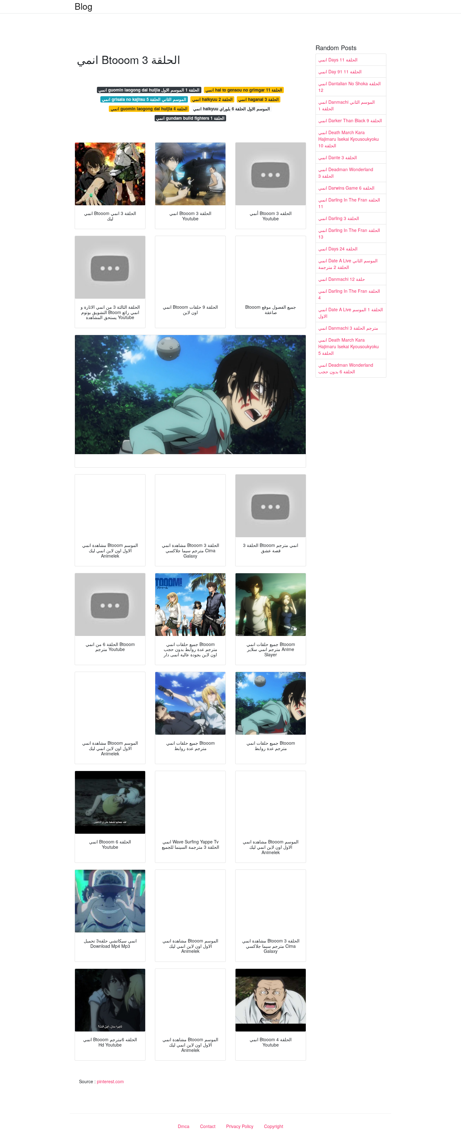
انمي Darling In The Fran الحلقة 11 (349, 203)
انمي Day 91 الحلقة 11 (340, 71)
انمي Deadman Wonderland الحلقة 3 (345, 172)
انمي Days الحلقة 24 (338, 248)
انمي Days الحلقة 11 (338, 59)
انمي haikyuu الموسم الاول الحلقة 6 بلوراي (231, 109)
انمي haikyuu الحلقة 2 (212, 99)
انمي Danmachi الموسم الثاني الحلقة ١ (346, 105)
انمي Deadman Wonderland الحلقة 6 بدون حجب (345, 368)
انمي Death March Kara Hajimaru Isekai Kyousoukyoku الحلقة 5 (348, 346)
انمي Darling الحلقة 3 (338, 218)
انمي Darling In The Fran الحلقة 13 (349, 233)
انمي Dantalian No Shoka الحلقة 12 (349, 86)
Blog (84, 6)
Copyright (273, 1126)
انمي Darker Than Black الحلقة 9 (350, 120)
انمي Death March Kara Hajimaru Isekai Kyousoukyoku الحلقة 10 (348, 139)
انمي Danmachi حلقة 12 (341, 279)
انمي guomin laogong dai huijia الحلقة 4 (149, 109)
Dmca (183, 1126)
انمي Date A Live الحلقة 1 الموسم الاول (350, 312)
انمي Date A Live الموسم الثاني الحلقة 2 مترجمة (348, 263)
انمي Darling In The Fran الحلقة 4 (349, 294)
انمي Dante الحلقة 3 (337, 157)
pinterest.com (110, 1081)
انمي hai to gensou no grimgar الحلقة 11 (243, 90)
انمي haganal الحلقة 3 (258, 99)
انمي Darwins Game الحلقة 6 (346, 188)
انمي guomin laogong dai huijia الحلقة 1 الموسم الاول (148, 90)
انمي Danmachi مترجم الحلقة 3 (348, 328)
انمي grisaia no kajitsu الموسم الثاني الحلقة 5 (144, 99)
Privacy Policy (239, 1126)
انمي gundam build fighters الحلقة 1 (190, 118)
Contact (207, 1126)
